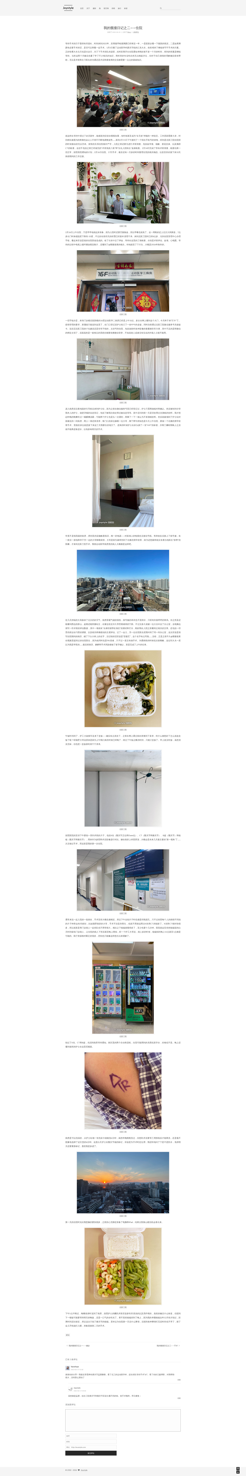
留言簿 (106, 8)
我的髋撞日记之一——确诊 (79, 1346)
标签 (125, 8)
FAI (68, 1335)
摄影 (94, 8)
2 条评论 (136, 32)
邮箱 (68, 1442)
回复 (179, 1380)
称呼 (68, 1436)
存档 (113, 8)
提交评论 (91, 1453)
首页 (82, 8)
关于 (88, 8)
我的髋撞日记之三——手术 (167, 1346)
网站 (68, 1447)
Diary (129, 32)
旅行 (119, 8)
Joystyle (77, 1388)
